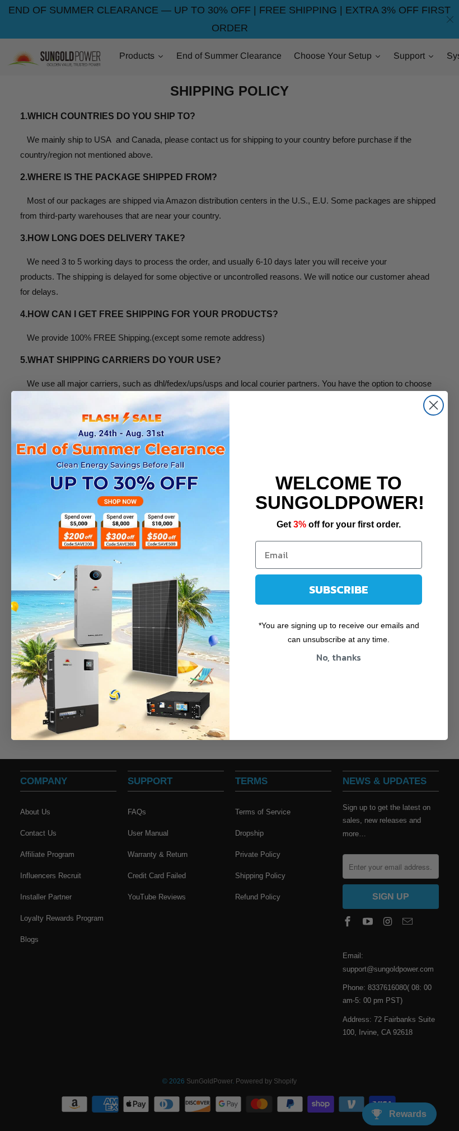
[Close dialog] (433, 405)
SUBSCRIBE (338, 589)
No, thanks (338, 657)
